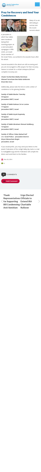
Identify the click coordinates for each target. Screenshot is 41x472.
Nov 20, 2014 (8, 159)
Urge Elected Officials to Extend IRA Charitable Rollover (27, 201)
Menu (37, 4)
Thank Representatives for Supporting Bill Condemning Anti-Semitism (11, 201)
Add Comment (11, 181)
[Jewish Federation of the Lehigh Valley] (10, 5)
